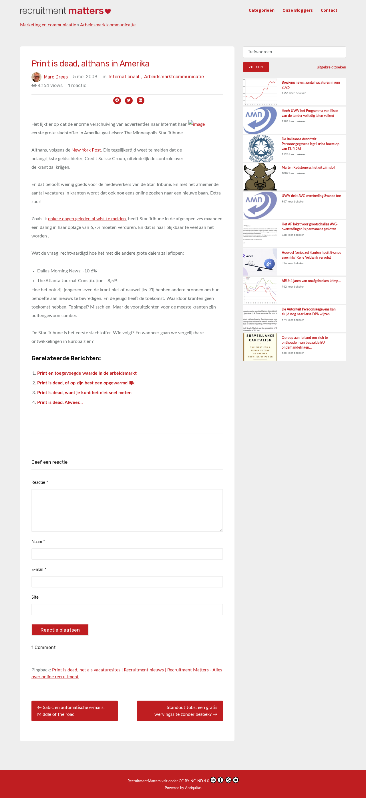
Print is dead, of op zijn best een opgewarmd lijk (86, 383)
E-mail (38, 569)
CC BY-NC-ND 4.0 (194, 781)
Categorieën (261, 10)
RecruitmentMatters (144, 781)
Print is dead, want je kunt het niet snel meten (84, 392)
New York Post (86, 150)
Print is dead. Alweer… (60, 402)
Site (35, 597)
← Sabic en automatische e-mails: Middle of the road (71, 711)
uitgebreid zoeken (331, 67)
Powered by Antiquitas (183, 788)
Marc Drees (56, 76)
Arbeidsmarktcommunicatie (108, 25)
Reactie (39, 482)
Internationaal (125, 76)
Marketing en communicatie (48, 25)
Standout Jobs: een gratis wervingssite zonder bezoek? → (185, 711)
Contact (329, 10)
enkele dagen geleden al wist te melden (87, 219)
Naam (38, 542)
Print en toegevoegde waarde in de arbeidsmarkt (87, 373)
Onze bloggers (298, 10)
